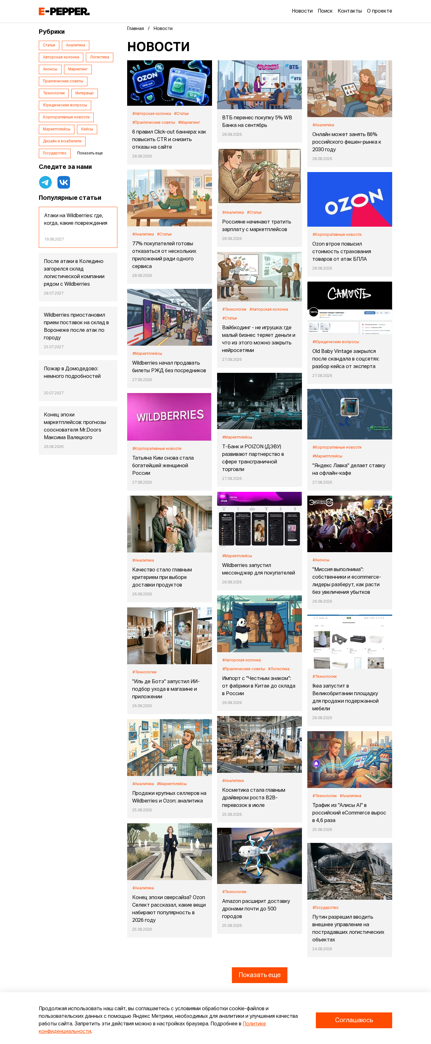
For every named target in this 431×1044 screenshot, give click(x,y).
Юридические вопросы (65, 105)
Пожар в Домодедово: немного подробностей (72, 373)
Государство (55, 153)
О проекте (379, 11)
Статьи (49, 45)
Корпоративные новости (66, 117)
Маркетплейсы (56, 129)
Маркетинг (78, 69)
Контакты (350, 11)
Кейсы (87, 129)
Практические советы (63, 81)
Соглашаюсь (354, 1020)
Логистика (99, 57)
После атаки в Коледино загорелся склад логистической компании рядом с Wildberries (74, 273)
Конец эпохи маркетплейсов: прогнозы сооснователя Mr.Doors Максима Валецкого (75, 426)
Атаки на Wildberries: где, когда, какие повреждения (75, 219)
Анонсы (50, 69)
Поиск (325, 11)
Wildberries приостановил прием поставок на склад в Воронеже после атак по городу (76, 327)
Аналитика (75, 45)
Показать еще (260, 975)
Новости (302, 11)
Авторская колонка (61, 57)
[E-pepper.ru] (64, 11)
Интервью (84, 93)
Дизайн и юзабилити (62, 141)
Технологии (54, 93)
